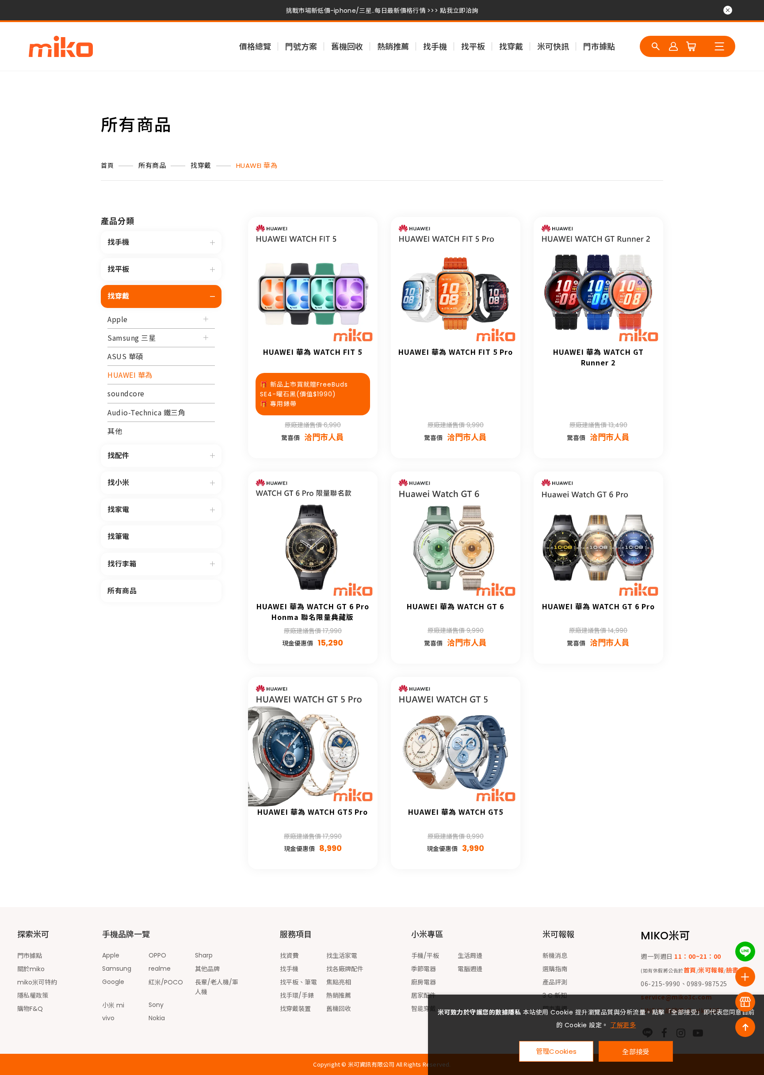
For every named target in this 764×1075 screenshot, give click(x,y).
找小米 (118, 483)
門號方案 (301, 46)
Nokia (157, 1018)
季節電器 (423, 969)
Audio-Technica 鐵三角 (146, 412)
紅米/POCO (166, 982)
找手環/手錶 (297, 995)
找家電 (118, 510)
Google (113, 981)
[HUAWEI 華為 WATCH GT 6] (455, 536)
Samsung (116, 968)
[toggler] (213, 242)
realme (160, 968)
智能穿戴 (423, 1008)
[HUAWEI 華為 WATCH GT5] (455, 741)
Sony (156, 1004)
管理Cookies (556, 1051)
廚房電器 (423, 982)
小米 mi (113, 1005)
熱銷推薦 (393, 46)
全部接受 (635, 1051)
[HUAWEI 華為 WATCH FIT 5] (313, 281)
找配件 (118, 456)
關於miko (31, 969)
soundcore (126, 393)
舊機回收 (347, 46)
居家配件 (423, 995)
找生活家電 (341, 955)
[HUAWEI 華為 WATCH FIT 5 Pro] (455, 281)
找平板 (473, 46)
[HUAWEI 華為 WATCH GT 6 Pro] (598, 536)
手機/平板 (425, 955)
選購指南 (554, 969)
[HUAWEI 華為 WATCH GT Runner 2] (598, 281)
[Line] (745, 951)
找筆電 (118, 537)
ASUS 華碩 (125, 356)
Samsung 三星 (131, 337)
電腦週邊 (470, 969)
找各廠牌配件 (344, 969)
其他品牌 (207, 969)
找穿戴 (511, 46)
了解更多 (623, 1025)
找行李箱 (122, 564)
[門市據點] (745, 1002)
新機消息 (554, 955)
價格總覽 (255, 46)
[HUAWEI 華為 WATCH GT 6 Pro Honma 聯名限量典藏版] (313, 536)
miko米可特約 (37, 982)
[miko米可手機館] (61, 46)
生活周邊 (470, 955)
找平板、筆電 (298, 982)
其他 (114, 430)
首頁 (107, 166)
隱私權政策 (32, 995)
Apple (117, 319)
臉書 (732, 969)
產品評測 (554, 982)
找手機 (435, 46)
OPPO (157, 955)
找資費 (289, 955)
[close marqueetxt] (727, 10)
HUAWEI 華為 (257, 165)
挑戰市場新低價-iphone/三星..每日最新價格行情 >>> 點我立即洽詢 (382, 10)
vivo (108, 1018)
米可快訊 (553, 46)
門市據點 (599, 46)
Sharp (204, 955)
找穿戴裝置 (295, 1008)
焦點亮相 (338, 982)
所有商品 (152, 165)
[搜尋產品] (656, 46)
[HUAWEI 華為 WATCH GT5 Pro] (313, 741)
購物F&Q (30, 1008)
